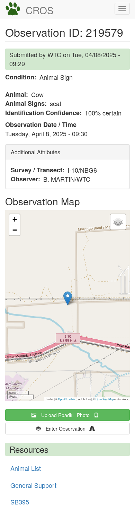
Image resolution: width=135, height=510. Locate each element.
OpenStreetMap (67, 399)
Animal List (25, 468)
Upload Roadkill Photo (67, 415)
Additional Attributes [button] (35, 152)
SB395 (19, 501)
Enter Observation (68, 428)
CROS (40, 10)
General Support (33, 485)
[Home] (13, 9)
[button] (67, 298)
